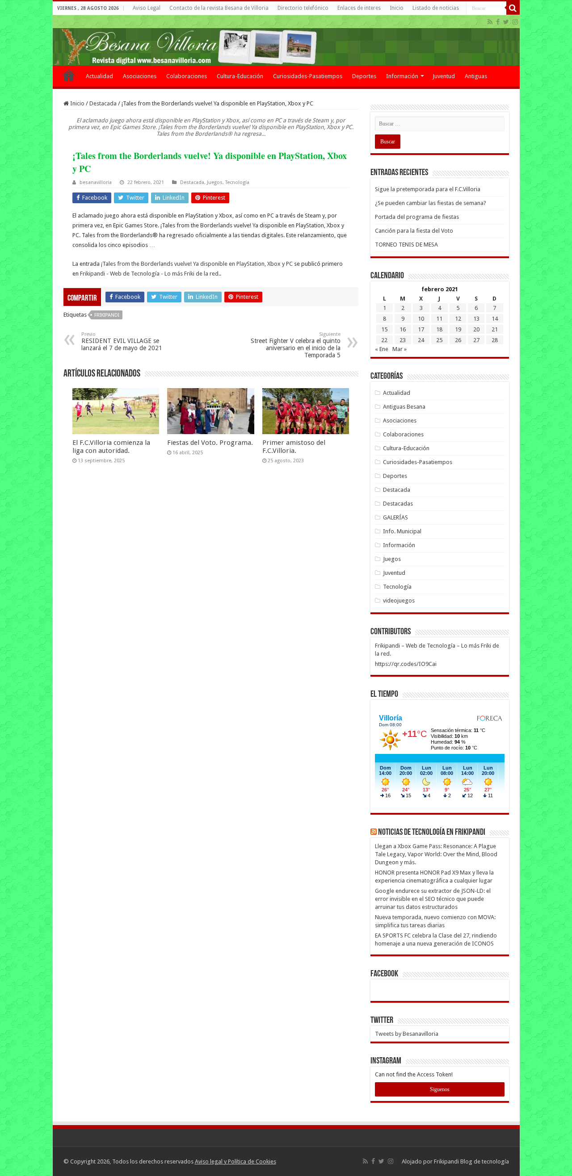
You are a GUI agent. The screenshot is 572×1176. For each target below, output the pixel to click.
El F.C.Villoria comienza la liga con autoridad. (111, 447)
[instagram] (515, 22)
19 (458, 329)
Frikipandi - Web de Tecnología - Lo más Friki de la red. (150, 273)
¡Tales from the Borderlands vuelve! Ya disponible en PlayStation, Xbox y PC (197, 263)
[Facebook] (497, 22)
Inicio (397, 8)
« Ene (381, 349)
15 (384, 329)
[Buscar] (513, 8)
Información (402, 76)
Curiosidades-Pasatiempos (307, 76)
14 (495, 318)
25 (439, 340)
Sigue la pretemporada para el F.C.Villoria (427, 189)
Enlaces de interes (359, 8)
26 (458, 340)
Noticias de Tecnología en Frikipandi (431, 832)
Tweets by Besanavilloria (406, 1033)
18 (439, 329)
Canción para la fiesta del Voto (414, 230)
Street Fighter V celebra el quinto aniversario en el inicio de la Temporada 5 (296, 345)
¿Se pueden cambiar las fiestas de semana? (430, 203)
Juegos (215, 182)
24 (421, 340)
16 (403, 329)
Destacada (103, 103)
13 (476, 318)
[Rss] (490, 22)
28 (495, 340)
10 (421, 318)
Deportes (364, 76)
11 (439, 318)
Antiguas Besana (404, 406)
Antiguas (476, 76)
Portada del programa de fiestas (417, 216)
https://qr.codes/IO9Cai (406, 664)
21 (495, 329)
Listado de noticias (435, 8)
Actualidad (99, 76)
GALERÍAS (395, 517)
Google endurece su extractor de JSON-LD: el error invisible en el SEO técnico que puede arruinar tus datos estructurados (433, 898)
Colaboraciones (186, 76)
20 (476, 329)
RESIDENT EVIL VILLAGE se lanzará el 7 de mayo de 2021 (121, 341)
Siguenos (440, 1089)
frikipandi (106, 315)
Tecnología (237, 182)
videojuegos (399, 600)
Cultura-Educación (240, 76)
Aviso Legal (146, 8)
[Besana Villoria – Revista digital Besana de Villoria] (286, 40)
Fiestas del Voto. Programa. (210, 443)
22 (384, 340)
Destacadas (398, 503)
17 (421, 329)
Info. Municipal (402, 531)
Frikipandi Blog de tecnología (471, 1161)
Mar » (399, 349)
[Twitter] (506, 22)
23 (403, 340)
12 (458, 318)
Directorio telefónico (303, 8)
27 (476, 340)
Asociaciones (139, 76)
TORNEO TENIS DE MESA (406, 244)
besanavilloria (96, 182)
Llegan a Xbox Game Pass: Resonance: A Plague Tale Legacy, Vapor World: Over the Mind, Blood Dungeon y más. (436, 854)
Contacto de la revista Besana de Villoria (219, 8)
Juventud (444, 76)
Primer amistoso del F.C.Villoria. (293, 447)
